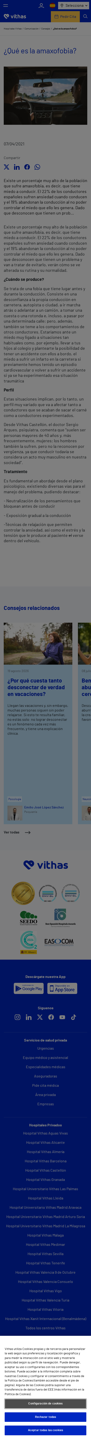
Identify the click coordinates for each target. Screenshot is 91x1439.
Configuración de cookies (45, 1403)
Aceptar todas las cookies (45, 1430)
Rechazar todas (45, 1417)
